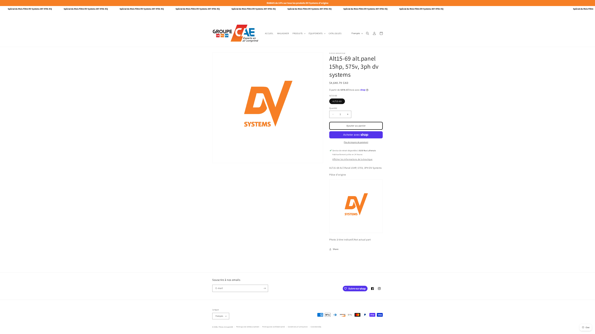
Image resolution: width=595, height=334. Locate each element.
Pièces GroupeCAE (226, 327)
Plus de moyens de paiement (356, 142)
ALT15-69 (337, 101)
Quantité (333, 108)
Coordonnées (316, 327)
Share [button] (336, 249)
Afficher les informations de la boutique (352, 159)
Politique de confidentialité (273, 327)
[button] (299, 33)
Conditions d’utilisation (298, 327)
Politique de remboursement (247, 327)
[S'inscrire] (264, 288)
